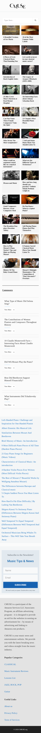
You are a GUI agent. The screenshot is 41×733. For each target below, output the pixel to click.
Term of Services (12, 720)
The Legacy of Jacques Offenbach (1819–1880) (30, 79)
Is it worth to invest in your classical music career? (30, 59)
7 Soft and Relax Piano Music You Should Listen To (29, 143)
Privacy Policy (10, 713)
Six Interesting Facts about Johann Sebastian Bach (30, 99)
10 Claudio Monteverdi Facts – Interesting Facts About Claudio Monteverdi (20, 346)
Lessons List (10, 678)
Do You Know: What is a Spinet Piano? (29, 208)
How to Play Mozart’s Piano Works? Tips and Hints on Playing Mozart (9, 250)
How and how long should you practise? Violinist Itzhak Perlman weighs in (30, 186)
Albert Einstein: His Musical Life (16, 428)
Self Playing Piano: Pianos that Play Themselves (30, 228)
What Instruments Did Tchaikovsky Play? (20, 401)
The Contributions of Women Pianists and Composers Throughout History (20, 325)
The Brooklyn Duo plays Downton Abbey (10, 228)
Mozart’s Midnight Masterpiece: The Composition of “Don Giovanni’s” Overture (29, 274)
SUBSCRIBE (20, 585)
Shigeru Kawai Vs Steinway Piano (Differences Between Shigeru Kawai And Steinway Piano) (20, 513)
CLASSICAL (10, 664)
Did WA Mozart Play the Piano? (20, 365)
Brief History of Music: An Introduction (19, 441)
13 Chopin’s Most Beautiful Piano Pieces (29, 121)
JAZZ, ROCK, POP (12, 685)
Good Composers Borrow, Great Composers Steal (9, 208)
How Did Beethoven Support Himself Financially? (20, 382)
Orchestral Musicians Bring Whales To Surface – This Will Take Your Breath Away (19, 536)
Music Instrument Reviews (16, 671)
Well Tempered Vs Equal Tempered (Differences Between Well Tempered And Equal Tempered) (20, 524)
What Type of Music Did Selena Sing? (20, 306)
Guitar (7, 691)
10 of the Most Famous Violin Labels (28, 39)
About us (8, 706)
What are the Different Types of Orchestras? (29, 162)
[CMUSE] (20, 5)
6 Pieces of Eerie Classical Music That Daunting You (10, 59)
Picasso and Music (10, 183)
